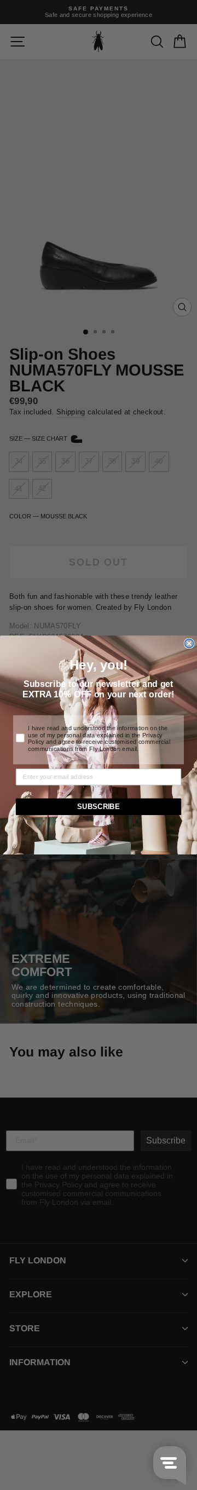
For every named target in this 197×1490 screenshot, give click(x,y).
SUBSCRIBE (98, 807)
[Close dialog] (189, 643)
